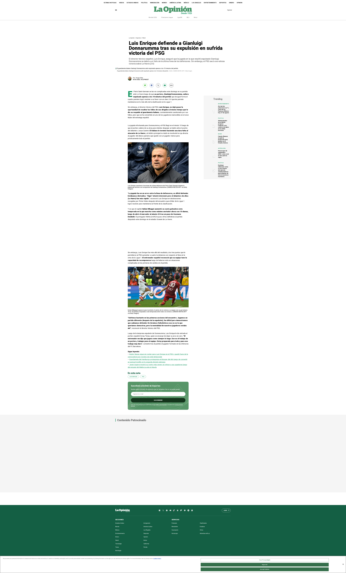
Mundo (164, 3)
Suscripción (175, 530)
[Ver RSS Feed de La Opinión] (192, 510)
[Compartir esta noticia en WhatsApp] (145, 85)
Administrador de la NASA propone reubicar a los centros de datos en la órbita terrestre (223, 125)
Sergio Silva (139, 78)
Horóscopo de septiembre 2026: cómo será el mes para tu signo (223, 154)
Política (144, 3)
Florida (145, 547)
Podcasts (174, 523)
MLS (188, 17)
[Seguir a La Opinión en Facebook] (159, 510)
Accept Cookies (264, 569)
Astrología (222, 148)
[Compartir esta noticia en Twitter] (158, 85)
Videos (121, 3)
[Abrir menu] (116, 10)
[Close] (343, 564)
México (186, 3)
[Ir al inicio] (122, 510)
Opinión (239, 3)
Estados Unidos (132, 3)
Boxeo (220, 134)
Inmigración (154, 3)
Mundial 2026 (153, 17)
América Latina (175, 3)
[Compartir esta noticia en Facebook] (151, 85)
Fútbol (144, 38)
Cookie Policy (157, 558)
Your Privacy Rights (264, 560)
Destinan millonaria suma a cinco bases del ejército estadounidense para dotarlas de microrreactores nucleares (223, 170)
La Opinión (131, 38)
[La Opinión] (173, 10)
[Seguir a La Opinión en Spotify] (188, 510)
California (146, 543)
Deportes (222, 3)
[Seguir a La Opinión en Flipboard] (181, 510)
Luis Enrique (133, 376)
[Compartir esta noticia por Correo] (165, 85)
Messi (195, 17)
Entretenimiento (210, 3)
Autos (145, 540)
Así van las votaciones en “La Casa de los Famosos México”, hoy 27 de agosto (224, 109)
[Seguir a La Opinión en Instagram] (167, 510)
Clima (201, 530)
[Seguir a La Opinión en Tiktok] (174, 510)
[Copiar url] (171, 85)
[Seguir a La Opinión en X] (163, 510)
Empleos (202, 526)
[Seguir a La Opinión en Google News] (177, 510)
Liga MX (179, 17)
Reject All (264, 564)
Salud (117, 540)
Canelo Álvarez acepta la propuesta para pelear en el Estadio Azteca (223, 140)
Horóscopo (175, 533)
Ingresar (229, 10)
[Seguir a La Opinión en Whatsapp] (185, 510)
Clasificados (203, 523)
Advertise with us (205, 533)
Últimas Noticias (110, 3)
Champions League (167, 17)
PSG (143, 376)
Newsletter (175, 526)
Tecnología (118, 543)
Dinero (231, 3)
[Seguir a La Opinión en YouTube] (170, 510)
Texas (117, 547)
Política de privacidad (161, 404)
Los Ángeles (196, 3)
